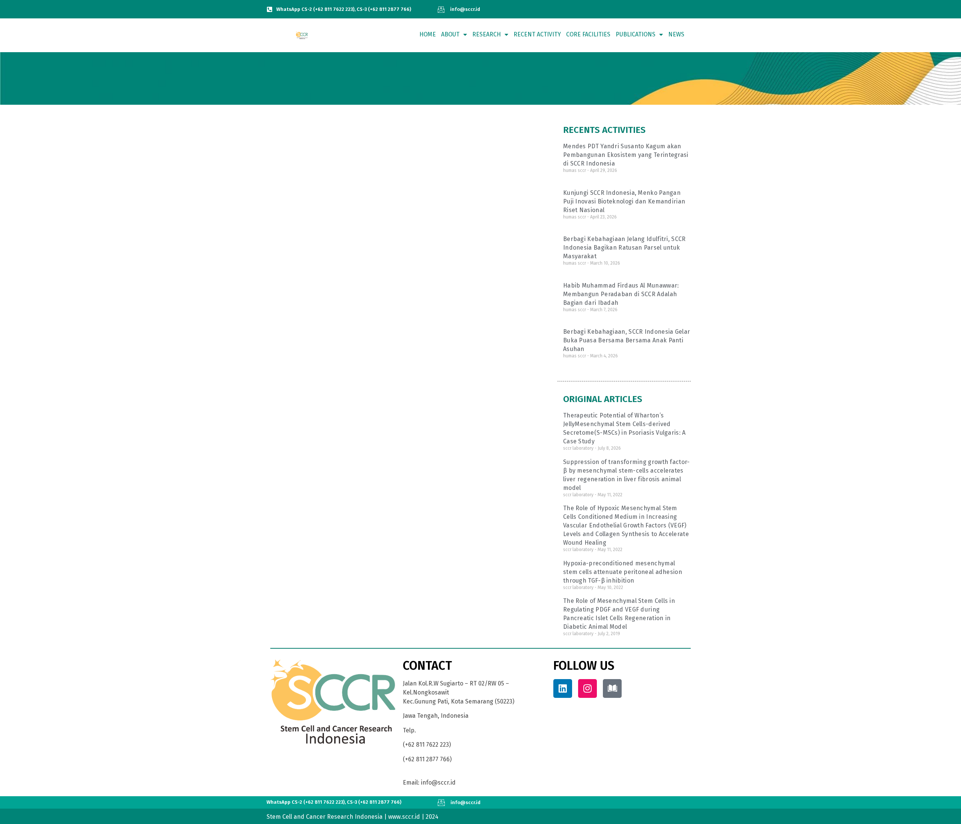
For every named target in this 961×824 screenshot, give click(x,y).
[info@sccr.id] (441, 9)
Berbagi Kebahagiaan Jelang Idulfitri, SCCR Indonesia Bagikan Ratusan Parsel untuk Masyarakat (624, 247)
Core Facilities (588, 34)
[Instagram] (587, 688)
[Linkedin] (562, 688)
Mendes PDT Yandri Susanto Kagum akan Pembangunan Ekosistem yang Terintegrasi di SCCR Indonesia (625, 155)
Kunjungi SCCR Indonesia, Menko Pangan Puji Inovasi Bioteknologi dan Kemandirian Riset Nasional (624, 201)
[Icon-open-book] (612, 688)
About (450, 34)
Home (427, 34)
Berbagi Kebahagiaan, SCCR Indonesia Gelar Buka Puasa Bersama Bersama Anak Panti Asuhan (626, 340)
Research (486, 34)
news (676, 34)
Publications (635, 34)
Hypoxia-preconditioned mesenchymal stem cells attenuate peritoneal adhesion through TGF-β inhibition (622, 572)
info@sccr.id (465, 9)
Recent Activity (537, 34)
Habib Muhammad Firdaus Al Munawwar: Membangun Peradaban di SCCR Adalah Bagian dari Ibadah (621, 294)
